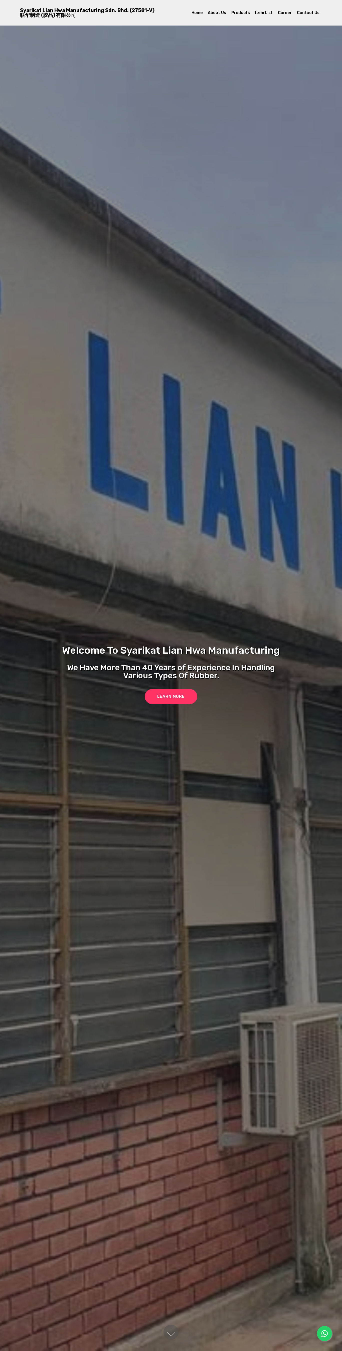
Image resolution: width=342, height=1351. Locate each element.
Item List (264, 12)
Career (285, 12)
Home (197, 12)
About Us (217, 12)
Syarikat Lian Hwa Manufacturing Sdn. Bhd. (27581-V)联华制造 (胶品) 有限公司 (87, 12)
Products (240, 12)
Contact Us (308, 12)
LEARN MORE (171, 696)
